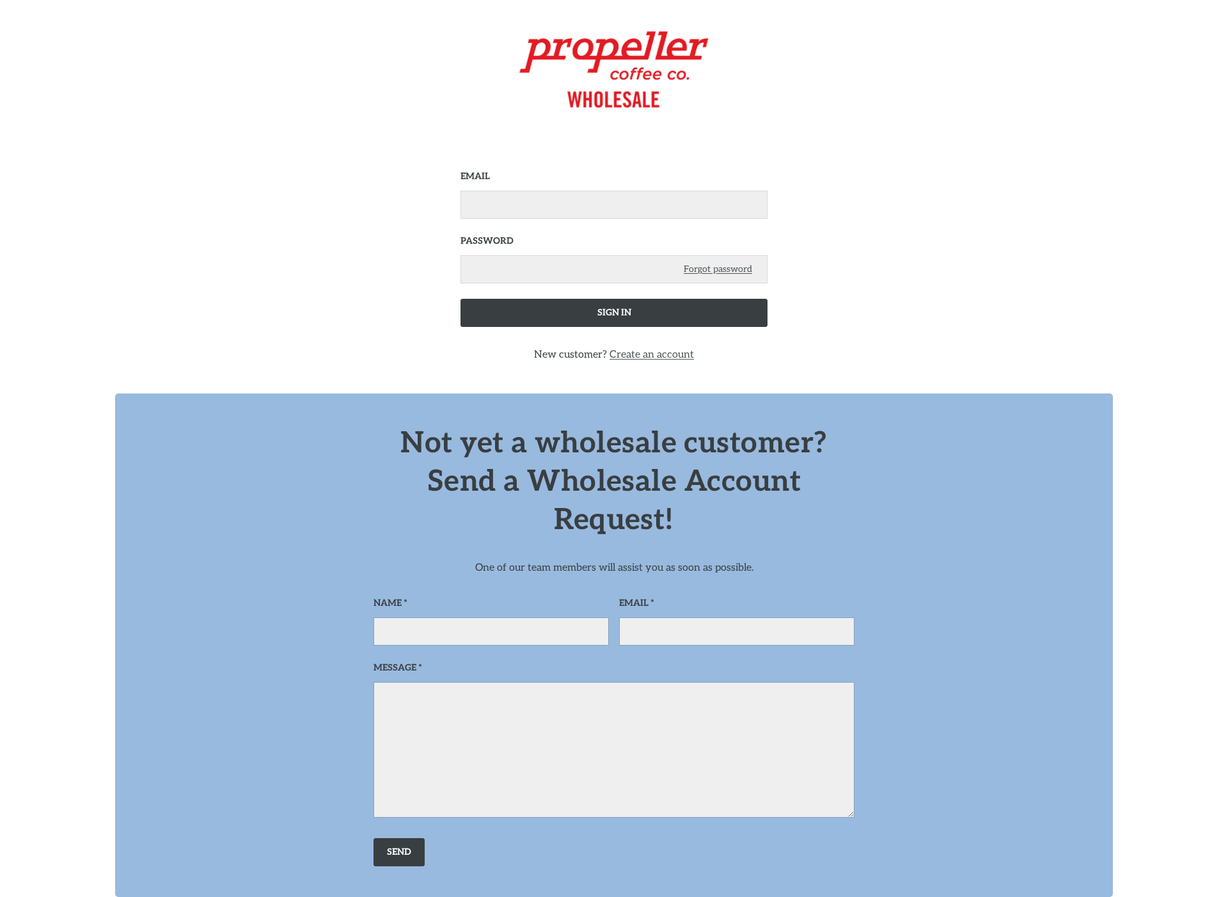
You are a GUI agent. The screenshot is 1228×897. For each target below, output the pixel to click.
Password (487, 240)
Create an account (652, 355)
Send (399, 851)
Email (475, 176)
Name (388, 603)
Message (395, 667)
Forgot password (718, 269)
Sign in (614, 312)
